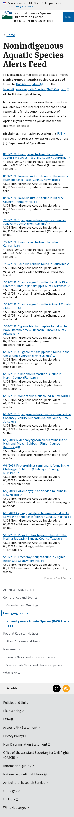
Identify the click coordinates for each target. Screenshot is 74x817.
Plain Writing (12, 711)
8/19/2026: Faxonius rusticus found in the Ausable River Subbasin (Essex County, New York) (36, 177)
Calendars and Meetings (22, 605)
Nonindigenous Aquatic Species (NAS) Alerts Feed (37, 623)
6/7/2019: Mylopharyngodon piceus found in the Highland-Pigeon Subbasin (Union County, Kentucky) (35, 443)
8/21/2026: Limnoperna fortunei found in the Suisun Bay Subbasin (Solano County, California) (35, 155)
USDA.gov (10, 791)
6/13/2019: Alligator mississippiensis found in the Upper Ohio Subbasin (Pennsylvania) (36, 353)
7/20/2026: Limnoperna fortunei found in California (30, 243)
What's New (11, 673)
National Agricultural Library (23, 774)
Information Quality (17, 766)
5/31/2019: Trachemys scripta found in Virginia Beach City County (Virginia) (34, 558)
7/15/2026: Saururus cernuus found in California (34, 264)
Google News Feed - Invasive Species (30, 657)
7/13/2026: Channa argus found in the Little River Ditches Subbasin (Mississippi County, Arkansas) (36, 284)
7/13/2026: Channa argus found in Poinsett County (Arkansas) (37, 306)
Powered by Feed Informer (56, 578)
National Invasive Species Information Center (32, 15)
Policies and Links (15, 702)
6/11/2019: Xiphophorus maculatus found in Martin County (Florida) (32, 375)
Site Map (13, 688)
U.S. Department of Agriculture (34, 21)
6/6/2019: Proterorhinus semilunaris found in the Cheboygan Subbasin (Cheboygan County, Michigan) (36, 469)
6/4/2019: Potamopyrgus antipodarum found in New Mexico (35, 492)
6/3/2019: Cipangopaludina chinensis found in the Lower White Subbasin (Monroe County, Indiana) (36, 514)
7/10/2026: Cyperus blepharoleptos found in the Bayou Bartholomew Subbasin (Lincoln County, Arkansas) (35, 329)
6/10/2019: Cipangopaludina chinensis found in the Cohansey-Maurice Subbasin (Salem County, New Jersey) (37, 417)
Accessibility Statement (20, 727)
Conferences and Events (20, 597)
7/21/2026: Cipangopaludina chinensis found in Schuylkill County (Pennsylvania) (34, 221)
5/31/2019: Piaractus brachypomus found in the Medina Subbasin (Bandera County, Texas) (35, 536)
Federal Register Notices (20, 633)
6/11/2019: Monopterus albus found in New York (35, 396)
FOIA (6, 719)
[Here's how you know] (37, 5)
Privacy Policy (13, 736)
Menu (68, 17)
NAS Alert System (28, 84)
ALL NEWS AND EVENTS (19, 590)
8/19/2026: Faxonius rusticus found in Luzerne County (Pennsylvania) (33, 199)
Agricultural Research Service (24, 782)
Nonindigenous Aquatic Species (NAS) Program (34, 89)
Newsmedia (11, 649)
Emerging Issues (15, 613)
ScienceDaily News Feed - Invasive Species (34, 665)
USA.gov (9, 799)
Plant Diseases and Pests (23, 641)
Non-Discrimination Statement (25, 744)
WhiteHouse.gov (14, 807)
